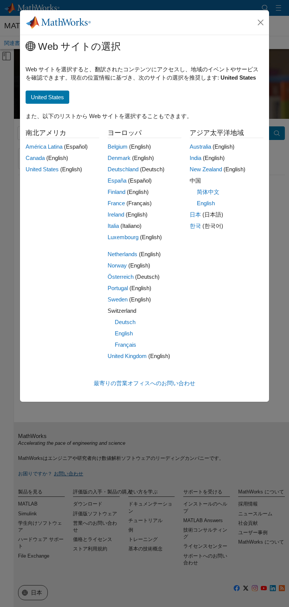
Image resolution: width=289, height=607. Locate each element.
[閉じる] (260, 22)
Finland (116, 192)
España (117, 180)
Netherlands (122, 254)
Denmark (119, 158)
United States (42, 169)
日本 (195, 214)
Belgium (118, 146)
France (116, 203)
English (124, 333)
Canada (35, 158)
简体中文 (208, 192)
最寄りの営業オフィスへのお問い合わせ (144, 383)
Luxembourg (123, 237)
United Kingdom (127, 356)
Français (125, 344)
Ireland (116, 214)
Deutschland (123, 169)
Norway (117, 265)
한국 (195, 226)
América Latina (44, 146)
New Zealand (206, 169)
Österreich (121, 277)
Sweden (118, 299)
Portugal (118, 288)
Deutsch (125, 322)
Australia (200, 146)
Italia (113, 226)
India (195, 158)
